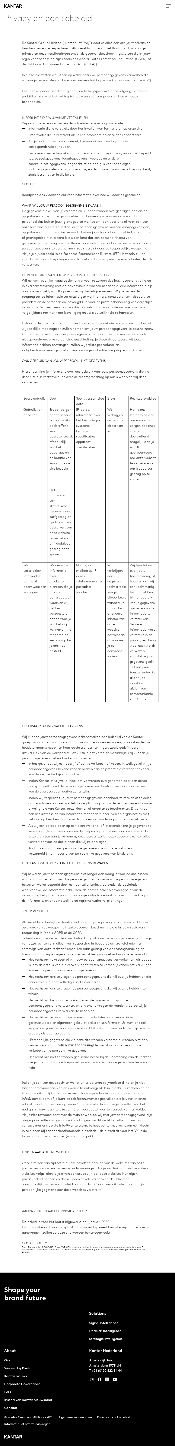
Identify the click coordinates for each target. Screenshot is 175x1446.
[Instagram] (91, 1380)
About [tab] (10, 1351)
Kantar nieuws (15, 1376)
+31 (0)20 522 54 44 (107, 1371)
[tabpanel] (130, 1331)
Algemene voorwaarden (75, 1417)
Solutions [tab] (97, 1314)
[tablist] (87, 1359)
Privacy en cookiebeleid (113, 1417)
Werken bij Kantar (18, 1368)
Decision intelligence (105, 1331)
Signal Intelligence (103, 1323)
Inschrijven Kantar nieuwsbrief (28, 1400)
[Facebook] (99, 1380)
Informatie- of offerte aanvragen (27, 1424)
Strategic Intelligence (106, 1339)
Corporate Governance (22, 1384)
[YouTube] (107, 1380)
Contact (10, 1408)
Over (8, 1360)
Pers (7, 1392)
